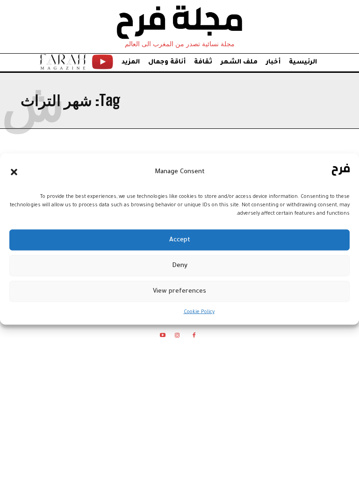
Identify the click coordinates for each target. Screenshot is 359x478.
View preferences (179, 291)
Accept (179, 239)
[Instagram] (177, 337)
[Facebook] (194, 337)
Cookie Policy (199, 312)
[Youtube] (162, 337)
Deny (179, 265)
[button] (14, 171)
